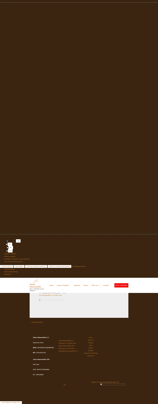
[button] (79, 118)
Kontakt (106, 285)
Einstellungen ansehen (36, 266)
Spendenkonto (40, 333)
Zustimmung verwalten (11, 402)
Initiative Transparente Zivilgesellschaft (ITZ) (105, 382)
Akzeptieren (7, 266)
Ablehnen (19, 266)
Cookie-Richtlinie (9, 269)
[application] (69, 285)
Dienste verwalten (9, 256)
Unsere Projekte (63, 285)
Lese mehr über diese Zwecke (13, 261)
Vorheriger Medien (36, 322)
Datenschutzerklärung (11, 271)
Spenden (77, 285)
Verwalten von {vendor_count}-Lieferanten (17, 259)
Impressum (7, 274)
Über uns (95, 285)
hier (65, 385)
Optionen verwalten (10, 254)
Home (51, 285)
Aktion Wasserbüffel (35, 285)
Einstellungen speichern (59, 266)
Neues (86, 285)
